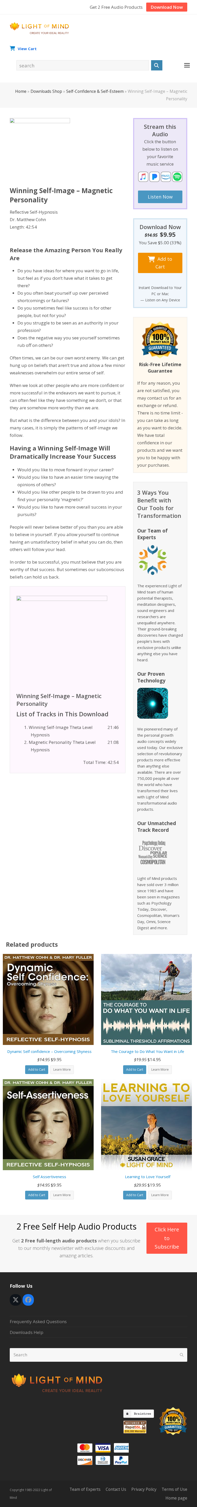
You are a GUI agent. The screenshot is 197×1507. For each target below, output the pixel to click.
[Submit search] (181, 1354)
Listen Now (160, 197)
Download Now (167, 7)
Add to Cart (163, 263)
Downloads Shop (46, 91)
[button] (187, 65)
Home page (176, 1498)
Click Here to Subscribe (167, 1238)
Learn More (62, 1069)
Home (20, 91)
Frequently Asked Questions (38, 1321)
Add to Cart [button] (36, 1069)
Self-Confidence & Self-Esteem (95, 91)
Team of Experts (85, 1489)
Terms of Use (174, 1489)
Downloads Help (26, 1332)
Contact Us (116, 1489)
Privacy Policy (143, 1489)
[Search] (156, 65)
